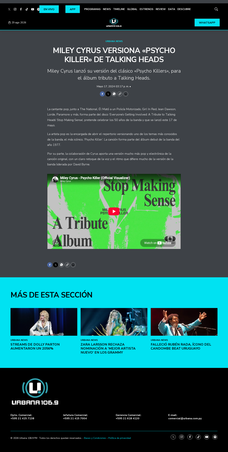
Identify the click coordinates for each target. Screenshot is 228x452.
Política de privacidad (119, 438)
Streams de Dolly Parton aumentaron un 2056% (35, 346)
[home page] (114, 23)
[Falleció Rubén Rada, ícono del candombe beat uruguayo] (184, 322)
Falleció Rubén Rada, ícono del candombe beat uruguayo (181, 346)
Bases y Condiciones (95, 438)
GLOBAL (132, 9)
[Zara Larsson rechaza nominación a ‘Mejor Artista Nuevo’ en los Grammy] (114, 322)
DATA (171, 9)
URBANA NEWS (114, 41)
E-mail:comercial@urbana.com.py (185, 417)
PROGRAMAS (92, 9)
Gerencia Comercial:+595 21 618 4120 (128, 417)
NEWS (107, 9)
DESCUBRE (184, 9)
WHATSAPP (207, 23)
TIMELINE (119, 9)
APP (72, 9)
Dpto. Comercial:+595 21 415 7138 (22, 417)
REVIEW (161, 9)
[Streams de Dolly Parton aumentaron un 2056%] (44, 322)
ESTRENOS (146, 9)
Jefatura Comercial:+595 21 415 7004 (75, 417)
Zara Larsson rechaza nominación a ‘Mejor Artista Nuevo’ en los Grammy (108, 348)
